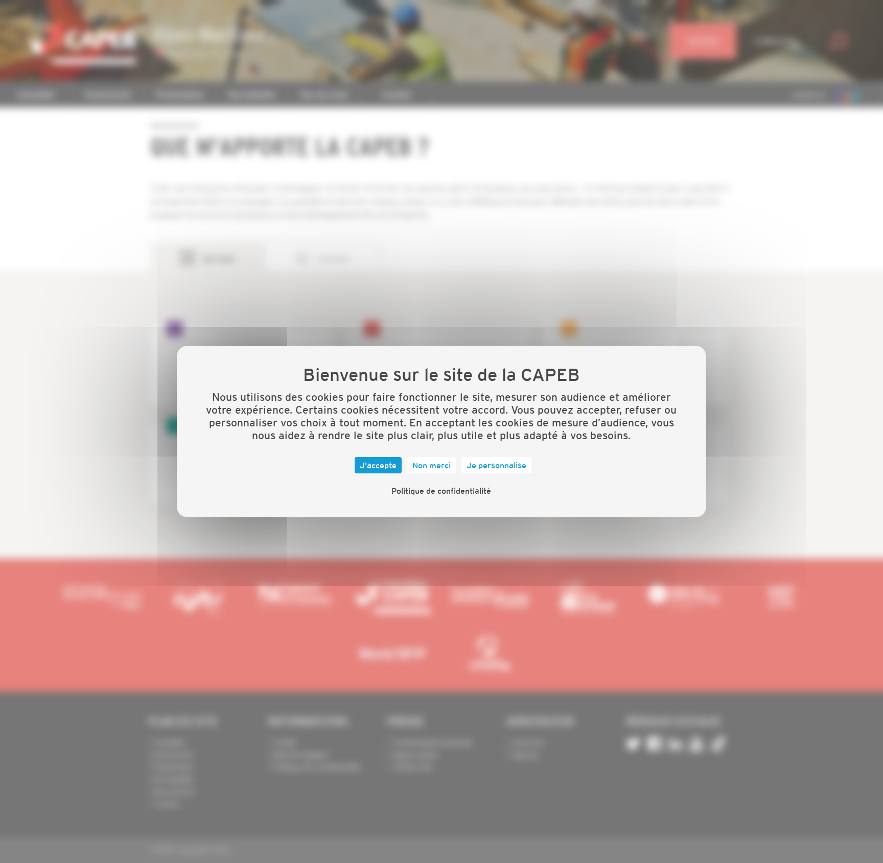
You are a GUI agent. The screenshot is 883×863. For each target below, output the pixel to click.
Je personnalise (496, 465)
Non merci (431, 465)
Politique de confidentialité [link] (441, 490)
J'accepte (378, 465)
